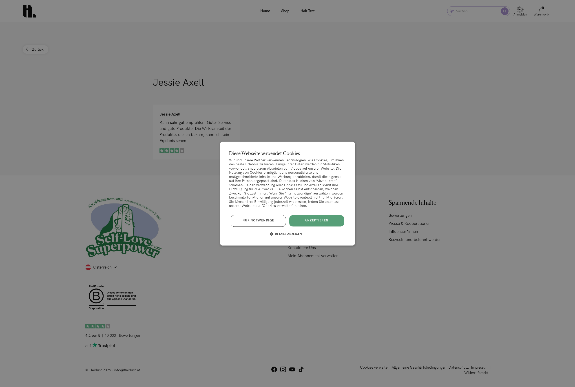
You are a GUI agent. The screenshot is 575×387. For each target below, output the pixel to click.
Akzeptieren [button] (317, 220)
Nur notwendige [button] (258, 221)
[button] (287, 233)
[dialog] (287, 193)
